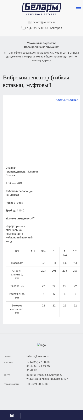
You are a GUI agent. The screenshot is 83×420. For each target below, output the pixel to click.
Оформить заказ (67, 100)
